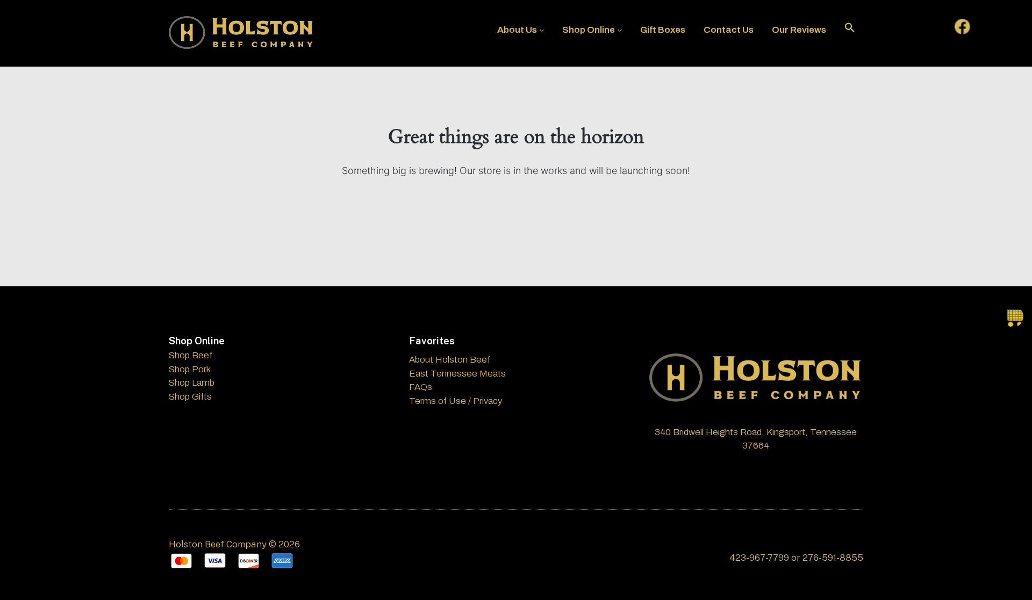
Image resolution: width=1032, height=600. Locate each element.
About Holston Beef (449, 360)
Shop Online (588, 30)
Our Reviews (799, 30)
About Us (517, 30)
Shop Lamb (191, 383)
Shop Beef (190, 355)
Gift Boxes (662, 30)
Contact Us (729, 30)
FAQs (420, 387)
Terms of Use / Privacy (455, 401)
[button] (849, 30)
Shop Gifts (190, 397)
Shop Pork (190, 369)
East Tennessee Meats (457, 373)
